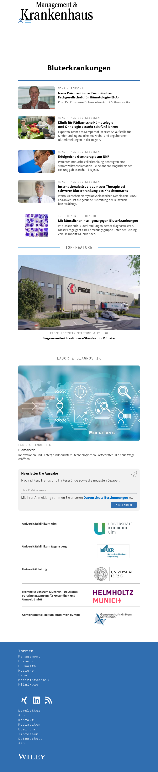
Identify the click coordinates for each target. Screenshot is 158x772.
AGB (21, 743)
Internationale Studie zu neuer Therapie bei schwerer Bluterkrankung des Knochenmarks (93, 188)
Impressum (28, 734)
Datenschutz (30, 738)
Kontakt (26, 720)
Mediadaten (29, 724)
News (61, 88)
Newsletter (29, 710)
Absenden (124, 505)
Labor (23, 675)
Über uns (27, 729)
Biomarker (26, 450)
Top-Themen (67, 216)
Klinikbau (28, 684)
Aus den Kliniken (85, 118)
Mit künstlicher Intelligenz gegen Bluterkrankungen (98, 221)
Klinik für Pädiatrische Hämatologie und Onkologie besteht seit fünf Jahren (88, 124)
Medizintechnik (34, 680)
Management (29, 656)
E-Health (89, 216)
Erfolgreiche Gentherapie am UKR (83, 157)
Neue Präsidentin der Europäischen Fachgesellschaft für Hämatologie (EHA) (88, 95)
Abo (21, 715)
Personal (78, 88)
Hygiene (26, 670)
